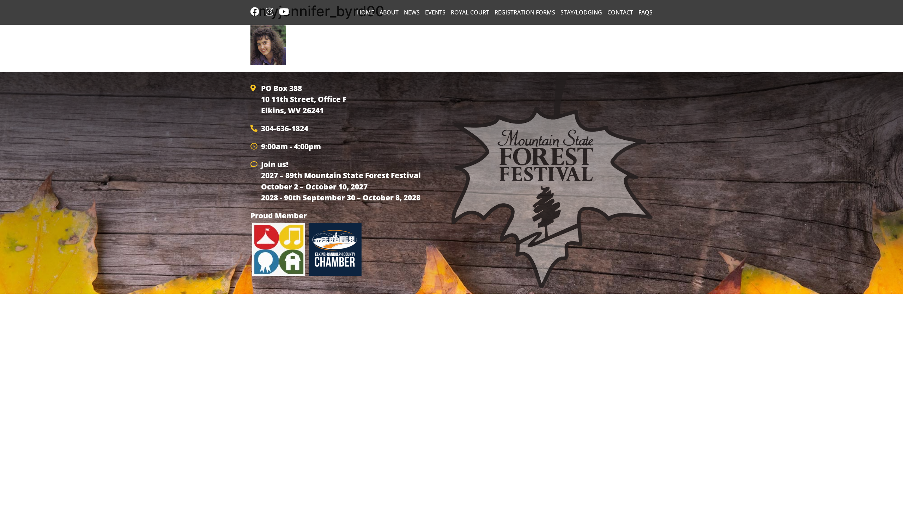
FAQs (645, 12)
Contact (620, 12)
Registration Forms (525, 12)
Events (435, 12)
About (389, 12)
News (412, 12)
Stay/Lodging (581, 12)
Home (365, 12)
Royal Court (470, 12)
